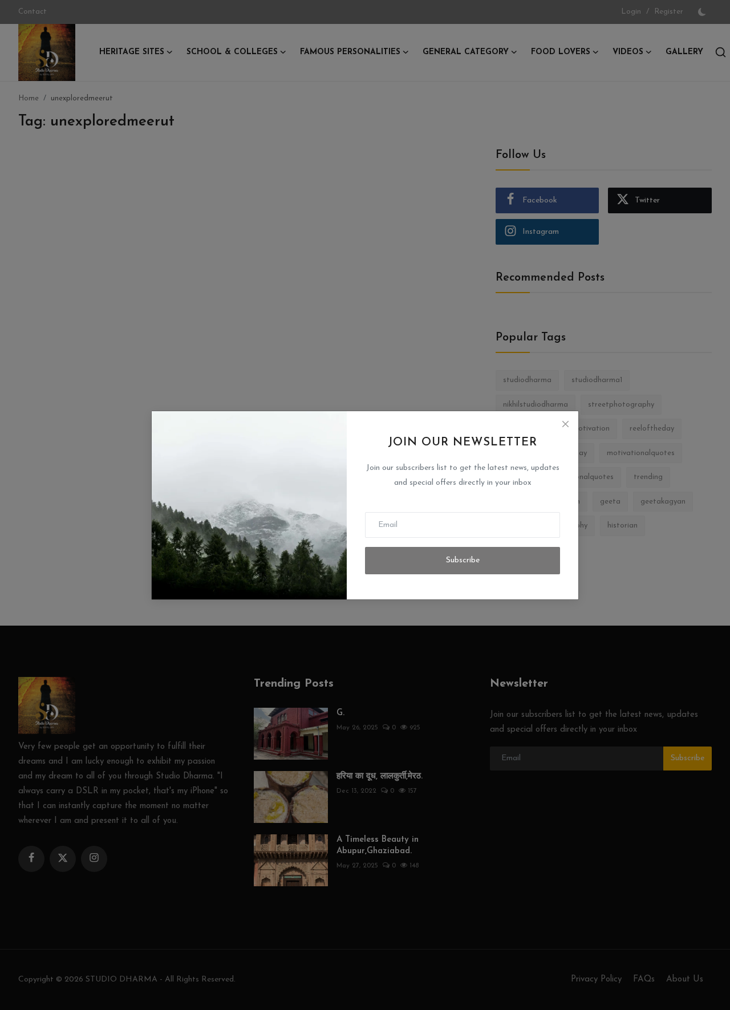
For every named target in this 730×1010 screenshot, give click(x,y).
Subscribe (463, 560)
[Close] (565, 424)
